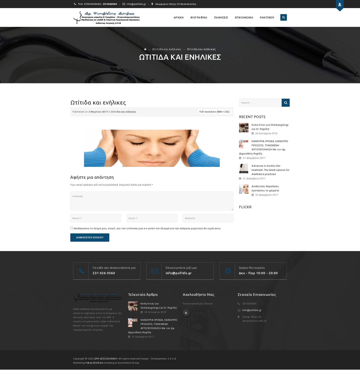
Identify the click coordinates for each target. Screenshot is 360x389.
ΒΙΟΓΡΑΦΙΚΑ (198, 17)
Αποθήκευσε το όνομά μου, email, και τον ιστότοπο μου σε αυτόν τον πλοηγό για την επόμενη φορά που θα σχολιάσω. (147, 228)
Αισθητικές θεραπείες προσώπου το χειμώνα (265, 188)
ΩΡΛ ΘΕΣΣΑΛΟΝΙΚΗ (105, 358)
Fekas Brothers (94, 362)
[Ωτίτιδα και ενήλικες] (152, 148)
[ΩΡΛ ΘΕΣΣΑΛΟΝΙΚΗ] (107, 17)
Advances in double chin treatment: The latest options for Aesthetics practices (271, 170)
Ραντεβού (267, 17)
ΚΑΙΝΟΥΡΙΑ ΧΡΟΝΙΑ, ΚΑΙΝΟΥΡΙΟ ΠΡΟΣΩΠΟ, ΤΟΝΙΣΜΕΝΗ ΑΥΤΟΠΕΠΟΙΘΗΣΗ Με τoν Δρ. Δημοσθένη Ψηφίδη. (263, 147)
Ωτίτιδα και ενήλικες (123, 111)
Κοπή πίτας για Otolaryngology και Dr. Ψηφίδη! (270, 126)
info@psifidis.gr (252, 310)
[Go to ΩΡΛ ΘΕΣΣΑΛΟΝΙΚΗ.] (145, 49)
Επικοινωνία (244, 17)
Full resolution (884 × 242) (215, 111)
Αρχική (179, 17)
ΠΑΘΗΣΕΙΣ (221, 17)
